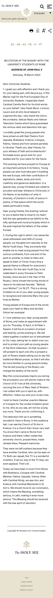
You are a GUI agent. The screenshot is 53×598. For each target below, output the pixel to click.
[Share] (50, 31)
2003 (15, 18)
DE (12, 44)
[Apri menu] (49, 6)
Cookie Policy (26, 586)
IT (35, 44)
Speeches (6, 18)
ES (24, 44)
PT (40, 44)
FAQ (26, 578)
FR (30, 44)
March (23, 18)
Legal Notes (26, 582)
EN (18, 44)
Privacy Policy (26, 590)
